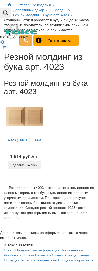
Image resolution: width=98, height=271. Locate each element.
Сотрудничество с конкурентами (30, 259)
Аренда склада (76, 254)
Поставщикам (72, 249)
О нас (8, 249)
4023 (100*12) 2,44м (24, 139)
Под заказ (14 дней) (24, 165)
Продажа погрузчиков (75, 259)
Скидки (57, 254)
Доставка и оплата (19, 254)
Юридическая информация (37, 249)
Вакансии (43, 254)
